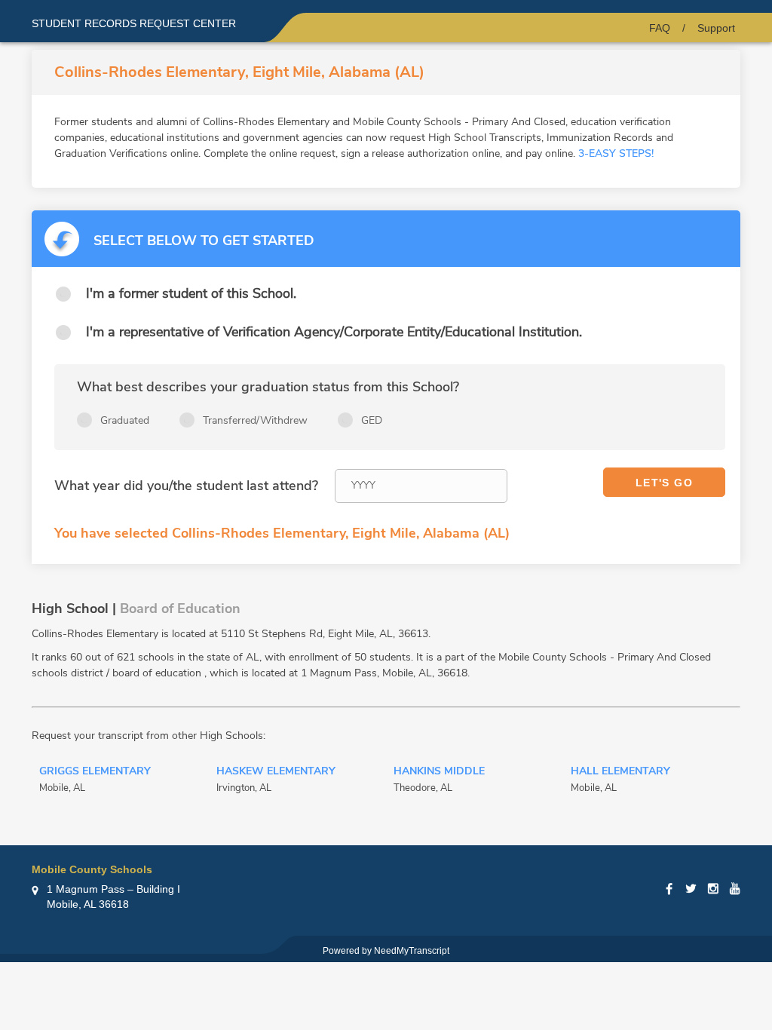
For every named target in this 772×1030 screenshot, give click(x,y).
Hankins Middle (439, 772)
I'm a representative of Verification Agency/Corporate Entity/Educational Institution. (334, 332)
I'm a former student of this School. (191, 293)
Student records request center (134, 23)
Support (716, 28)
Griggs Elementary (95, 772)
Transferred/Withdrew (255, 420)
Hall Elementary (620, 772)
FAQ (659, 28)
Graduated (124, 420)
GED (371, 420)
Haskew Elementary (275, 772)
